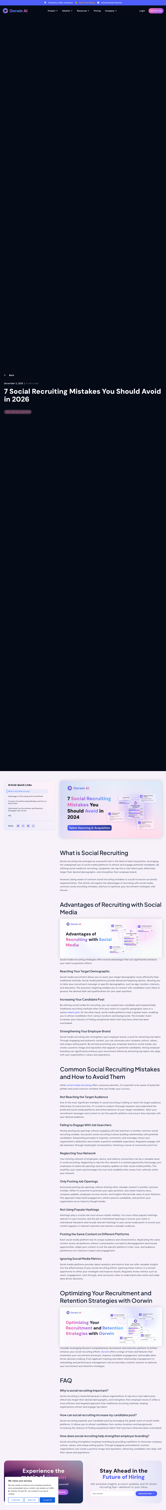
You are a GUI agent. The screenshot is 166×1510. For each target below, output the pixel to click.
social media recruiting (79, 1085)
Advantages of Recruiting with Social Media (25, 796)
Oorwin (105, 1351)
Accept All (47, 1500)
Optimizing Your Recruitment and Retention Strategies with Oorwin (25, 809)
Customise (16, 1500)
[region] (31, 1491)
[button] (18, 826)
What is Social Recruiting (19, 791)
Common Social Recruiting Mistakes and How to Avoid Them (27, 802)
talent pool (73, 1012)
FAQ (9, 816)
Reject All (31, 1500)
